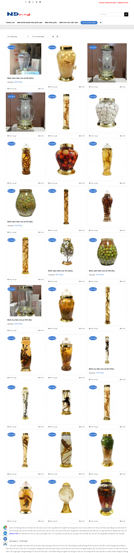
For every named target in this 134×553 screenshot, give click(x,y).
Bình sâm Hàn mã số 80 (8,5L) (20, 78)
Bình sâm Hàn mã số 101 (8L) (20, 222)
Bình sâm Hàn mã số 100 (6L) (102, 271)
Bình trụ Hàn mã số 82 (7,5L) (101, 369)
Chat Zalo (5, 535)
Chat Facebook (5, 541)
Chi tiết (42, 88)
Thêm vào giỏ (12, 88)
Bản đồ (5, 530)
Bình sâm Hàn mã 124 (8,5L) (60, 271)
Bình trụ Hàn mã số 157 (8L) (19, 320)
